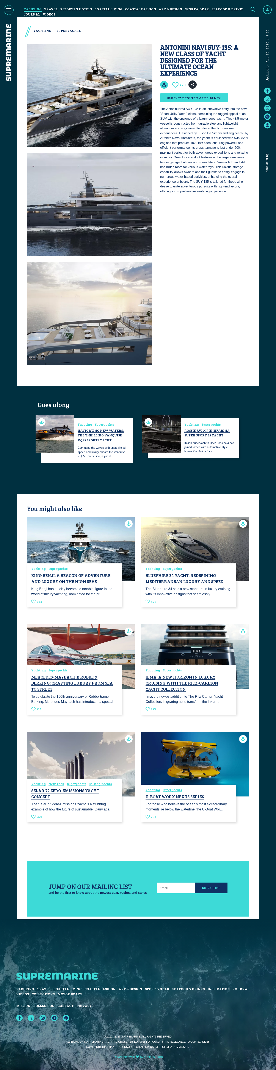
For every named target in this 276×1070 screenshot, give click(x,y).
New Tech (56, 784)
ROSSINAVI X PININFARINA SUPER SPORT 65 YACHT (207, 432)
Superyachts (68, 30)
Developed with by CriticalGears (138, 1057)
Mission (23, 1005)
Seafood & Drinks (228, 9)
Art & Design (170, 9)
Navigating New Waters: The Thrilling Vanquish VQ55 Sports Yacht (101, 435)
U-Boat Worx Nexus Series (175, 796)
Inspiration (219, 989)
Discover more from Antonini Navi (194, 98)
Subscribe (211, 887)
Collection (44, 1005)
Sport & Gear (197, 9)
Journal (32, 14)
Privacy (84, 1005)
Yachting (33, 9)
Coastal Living (108, 9)
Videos (49, 14)
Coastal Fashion (140, 9)
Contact (66, 1005)
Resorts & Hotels (76, 9)
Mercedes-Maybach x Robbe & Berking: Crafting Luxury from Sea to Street (72, 683)
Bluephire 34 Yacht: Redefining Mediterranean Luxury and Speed (184, 578)
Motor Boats (70, 994)
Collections (43, 994)
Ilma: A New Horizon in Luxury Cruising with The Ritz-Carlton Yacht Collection (182, 683)
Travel (51, 9)
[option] (84, 440)
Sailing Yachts (100, 784)
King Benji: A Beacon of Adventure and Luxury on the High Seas (70, 578)
